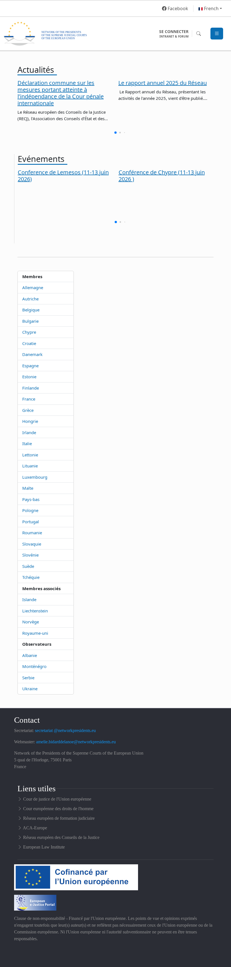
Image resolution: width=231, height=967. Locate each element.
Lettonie (30, 455)
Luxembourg (34, 477)
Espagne (30, 365)
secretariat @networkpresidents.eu (65, 730)
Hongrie (30, 421)
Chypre (29, 332)
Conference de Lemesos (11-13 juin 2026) (63, 175)
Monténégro (34, 666)
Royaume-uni (35, 633)
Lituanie (30, 466)
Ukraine (29, 688)
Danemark (32, 354)
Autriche (30, 299)
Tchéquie (30, 577)
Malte (27, 488)
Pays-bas (30, 499)
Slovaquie (31, 544)
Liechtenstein (35, 611)
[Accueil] (80, 33)
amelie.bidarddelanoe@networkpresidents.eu (76, 741)
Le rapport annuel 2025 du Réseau (162, 83)
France (28, 399)
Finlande (30, 388)
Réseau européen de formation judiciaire (59, 818)
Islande (29, 599)
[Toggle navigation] (216, 34)
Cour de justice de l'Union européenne (57, 799)
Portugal (30, 521)
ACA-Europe (35, 827)
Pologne (30, 510)
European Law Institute (44, 847)
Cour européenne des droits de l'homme (58, 808)
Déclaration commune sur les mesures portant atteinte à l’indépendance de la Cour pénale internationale (60, 93)
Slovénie (30, 555)
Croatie (29, 343)
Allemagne (32, 287)
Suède (28, 566)
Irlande (29, 432)
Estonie (29, 376)
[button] (210, 8)
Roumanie (32, 532)
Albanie (29, 655)
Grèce (28, 410)
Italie (27, 443)
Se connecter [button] (173, 33)
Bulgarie (30, 321)
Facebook (177, 8)
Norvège (30, 622)
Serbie (28, 677)
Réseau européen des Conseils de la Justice (61, 837)
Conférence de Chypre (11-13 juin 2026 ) (162, 175)
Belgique (30, 310)
